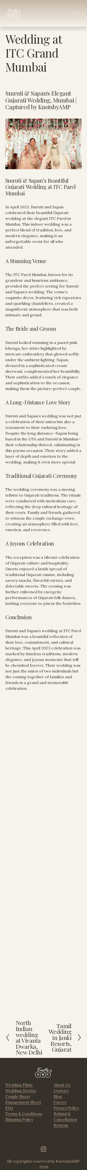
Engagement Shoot (23, 1102)
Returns (61, 1125)
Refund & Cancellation (65, 1116)
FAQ (9, 1107)
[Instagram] (43, 1149)
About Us (62, 1084)
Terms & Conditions (23, 1113)
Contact (61, 1090)
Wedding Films (19, 1084)
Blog (58, 1096)
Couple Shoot (17, 1096)
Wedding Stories (20, 1090)
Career (60, 1102)
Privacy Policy (66, 1107)
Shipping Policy (19, 1119)
